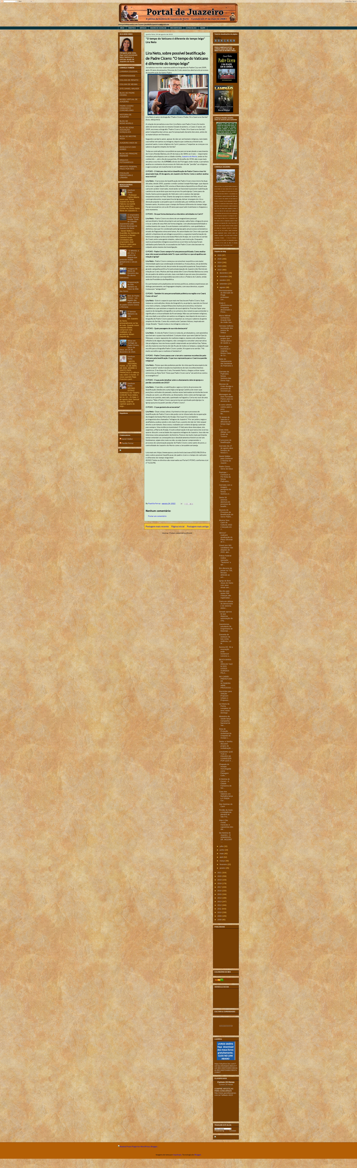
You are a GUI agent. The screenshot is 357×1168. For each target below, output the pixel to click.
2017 (219, 887)
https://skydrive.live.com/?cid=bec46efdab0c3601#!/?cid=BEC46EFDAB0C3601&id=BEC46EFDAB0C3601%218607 (225, 1068)
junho (222, 850)
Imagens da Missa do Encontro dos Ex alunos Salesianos (129, 273)
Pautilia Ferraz (154, 503)
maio (222, 854)
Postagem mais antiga (198, 526)
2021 (219, 873)
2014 (219, 898)
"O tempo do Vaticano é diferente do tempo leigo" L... (225, 421)
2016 (219, 891)
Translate (232, 1131)
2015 (219, 894)
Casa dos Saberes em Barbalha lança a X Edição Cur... (226, 796)
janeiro (223, 868)
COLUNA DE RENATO (129, 80)
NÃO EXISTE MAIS (176, 28)
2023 (219, 266)
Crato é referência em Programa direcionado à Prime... (225, 307)
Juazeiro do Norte (189, 156)
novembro (224, 276)
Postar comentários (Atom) (180, 533)
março (222, 861)
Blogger (197, 1155)
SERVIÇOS (143, 28)
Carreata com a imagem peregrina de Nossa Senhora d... (225, 489)
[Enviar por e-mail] (185, 504)
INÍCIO (122, 28)
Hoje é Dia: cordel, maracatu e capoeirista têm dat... (226, 824)
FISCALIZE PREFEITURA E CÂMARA (126, 175)
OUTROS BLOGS (191, 28)
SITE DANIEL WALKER (129, 89)
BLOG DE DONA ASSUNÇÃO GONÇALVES (127, 130)
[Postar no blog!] (187, 504)
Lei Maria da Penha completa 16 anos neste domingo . (225, 708)
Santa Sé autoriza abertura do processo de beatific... (225, 501)
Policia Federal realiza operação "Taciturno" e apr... (225, 560)
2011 (219, 909)
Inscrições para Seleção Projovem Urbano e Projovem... (225, 695)
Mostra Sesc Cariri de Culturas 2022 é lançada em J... (225, 524)
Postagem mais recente (157, 526)
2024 (219, 262)
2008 (219, 920)
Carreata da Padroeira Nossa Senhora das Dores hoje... (225, 376)
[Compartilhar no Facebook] (190, 504)
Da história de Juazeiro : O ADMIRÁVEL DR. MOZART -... (225, 837)
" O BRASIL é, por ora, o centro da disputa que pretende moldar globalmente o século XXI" (129, 257)
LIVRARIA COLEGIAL (129, 71)
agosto (223, 287)
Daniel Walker (127, 439)
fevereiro (223, 864)
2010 (219, 912)
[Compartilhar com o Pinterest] (192, 504)
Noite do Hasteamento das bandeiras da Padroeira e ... (226, 363)
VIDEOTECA (132, 28)
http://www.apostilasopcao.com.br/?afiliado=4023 (225, 1094)
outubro (223, 280)
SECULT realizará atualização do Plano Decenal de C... (225, 537)
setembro (224, 284)
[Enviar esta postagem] (181, 503)
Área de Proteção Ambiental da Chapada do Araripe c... (225, 733)
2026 (219, 255)
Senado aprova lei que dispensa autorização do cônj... (226, 616)
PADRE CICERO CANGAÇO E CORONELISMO (127, 108)
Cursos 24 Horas (226, 1084)
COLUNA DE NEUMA (128, 84)
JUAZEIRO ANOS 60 (128, 143)
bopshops (177, 1155)
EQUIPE (202, 28)
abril (222, 857)
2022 (219, 270)
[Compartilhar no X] (189, 504)
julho (222, 846)
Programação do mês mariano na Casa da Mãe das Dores (129, 286)
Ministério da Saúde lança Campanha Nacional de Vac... (225, 720)
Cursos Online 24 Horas (226, 1086)
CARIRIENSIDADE (127, 76)
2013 (219, 902)
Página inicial (177, 526)
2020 (219, 876)
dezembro (224, 273)
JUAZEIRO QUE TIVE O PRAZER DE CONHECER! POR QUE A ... (226, 756)
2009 (219, 916)
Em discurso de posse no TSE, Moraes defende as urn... (226, 572)
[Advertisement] (223, 947)
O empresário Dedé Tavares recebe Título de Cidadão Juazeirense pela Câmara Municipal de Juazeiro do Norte (129, 221)
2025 (219, 259)
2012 (219, 905)
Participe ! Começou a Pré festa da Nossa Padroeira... (225, 476)
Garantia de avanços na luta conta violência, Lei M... (225, 638)
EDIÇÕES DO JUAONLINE (158, 28)
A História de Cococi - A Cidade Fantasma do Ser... (225, 783)
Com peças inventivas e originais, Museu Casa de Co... (225, 350)
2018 (219, 883)
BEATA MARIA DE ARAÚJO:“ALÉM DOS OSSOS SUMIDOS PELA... (226, 666)
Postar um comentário (157, 516)
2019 (219, 880)
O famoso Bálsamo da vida (132, 314)
